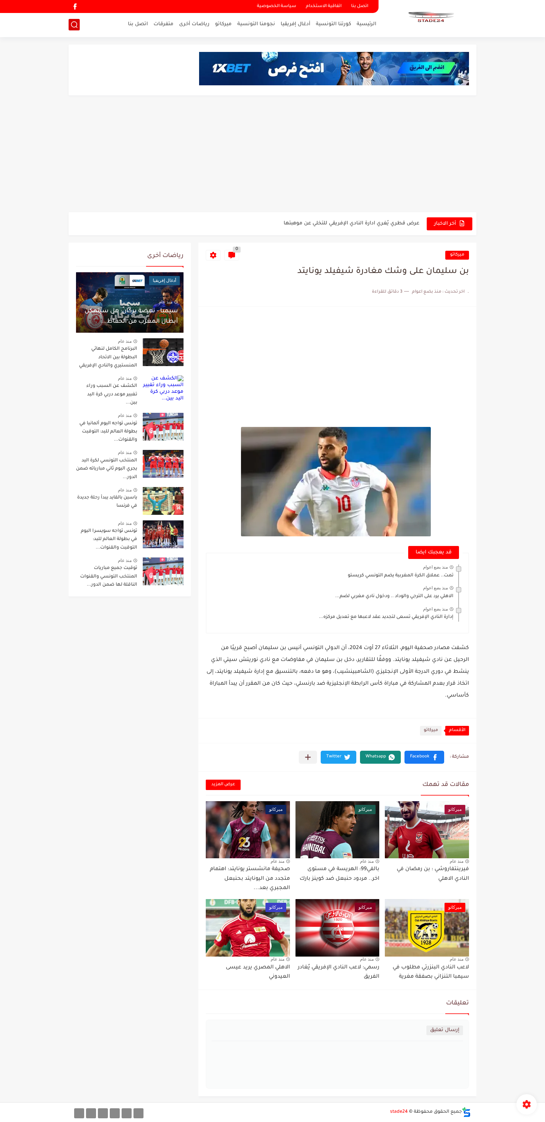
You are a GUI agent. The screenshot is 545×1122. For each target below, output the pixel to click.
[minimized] (91, 1113)
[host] (79, 1113)
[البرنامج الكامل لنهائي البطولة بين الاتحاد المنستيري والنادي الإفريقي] (163, 352)
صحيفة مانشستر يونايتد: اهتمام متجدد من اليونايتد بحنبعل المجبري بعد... (250, 878)
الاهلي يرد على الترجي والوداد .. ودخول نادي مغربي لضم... (394, 596)
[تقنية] (127, 1113)
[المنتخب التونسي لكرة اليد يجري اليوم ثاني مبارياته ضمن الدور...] (163, 464)
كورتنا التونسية (333, 24)
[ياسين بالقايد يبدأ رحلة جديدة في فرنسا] (163, 501)
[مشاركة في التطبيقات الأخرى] (308, 757)
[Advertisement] (272, 155)
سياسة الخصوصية (276, 6)
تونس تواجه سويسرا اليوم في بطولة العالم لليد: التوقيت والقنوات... (109, 539)
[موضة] (115, 1113)
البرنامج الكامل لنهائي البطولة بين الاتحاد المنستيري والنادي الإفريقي (108, 357)
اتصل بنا (359, 6)
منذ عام (456, 861)
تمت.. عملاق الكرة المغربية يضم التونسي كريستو (400, 575)
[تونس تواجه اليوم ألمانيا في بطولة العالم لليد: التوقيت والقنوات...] (163, 427)
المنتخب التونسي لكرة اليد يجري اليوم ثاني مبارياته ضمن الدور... (106, 469)
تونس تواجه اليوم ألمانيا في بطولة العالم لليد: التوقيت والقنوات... (108, 432)
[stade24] (430, 18)
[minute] (103, 1113)
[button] (424, 757)
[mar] (138, 1113)
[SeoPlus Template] (466, 1112)
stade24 (399, 1112)
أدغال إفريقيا (295, 24)
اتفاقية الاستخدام (323, 6)
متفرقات (163, 24)
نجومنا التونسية (256, 24)
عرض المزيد (223, 784)
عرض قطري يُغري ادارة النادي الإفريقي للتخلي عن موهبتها (351, 223)
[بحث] (74, 24)
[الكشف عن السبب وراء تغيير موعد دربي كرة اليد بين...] (163, 389)
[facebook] (74, 6)
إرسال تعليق (444, 1030)
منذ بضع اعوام (435, 567)
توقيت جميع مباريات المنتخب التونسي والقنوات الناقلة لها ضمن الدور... (108, 577)
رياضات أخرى (194, 24)
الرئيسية (366, 24)
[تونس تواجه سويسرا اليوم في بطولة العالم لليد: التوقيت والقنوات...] (163, 534)
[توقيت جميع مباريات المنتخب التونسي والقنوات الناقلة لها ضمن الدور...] (163, 571)
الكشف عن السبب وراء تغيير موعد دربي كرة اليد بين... (111, 394)
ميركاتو (223, 24)
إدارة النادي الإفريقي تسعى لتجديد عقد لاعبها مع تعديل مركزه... (386, 617)
